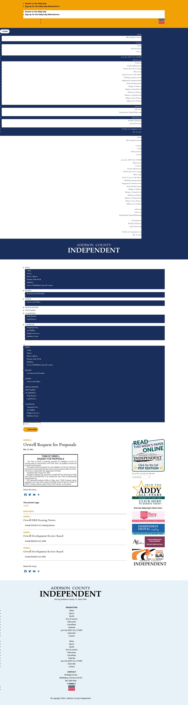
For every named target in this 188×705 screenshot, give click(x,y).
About (139, 34)
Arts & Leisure (71, 619)
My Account (137, 132)
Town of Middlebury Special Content (40, 285)
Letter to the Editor (33, 302)
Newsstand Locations (133, 37)
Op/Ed (71, 616)
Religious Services (33, 333)
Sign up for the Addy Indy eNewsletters (42, 6)
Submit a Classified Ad (133, 89)
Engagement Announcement (131, 80)
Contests (138, 63)
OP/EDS (28, 299)
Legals (26, 505)
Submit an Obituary (134, 92)
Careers (138, 51)
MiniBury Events (32, 336)
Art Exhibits (31, 330)
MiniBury (30, 282)
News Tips (137, 72)
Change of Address (134, 86)
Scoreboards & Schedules (36, 294)
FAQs (139, 46)
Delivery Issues (136, 49)
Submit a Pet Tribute (134, 101)
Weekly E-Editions (134, 121)
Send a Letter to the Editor (131, 74)
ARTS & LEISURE (31, 307)
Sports (71, 613)
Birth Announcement (134, 83)
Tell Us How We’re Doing (132, 69)
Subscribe (72, 633)
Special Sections (135, 123)
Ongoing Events (32, 327)
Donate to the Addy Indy (35, 3)
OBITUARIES (30, 310)
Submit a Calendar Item (133, 95)
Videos (29, 273)
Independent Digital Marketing (130, 112)
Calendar (71, 627)
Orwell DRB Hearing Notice (39, 520)
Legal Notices (31, 319)
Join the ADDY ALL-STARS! (131, 57)
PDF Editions (136, 118)
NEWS (27, 268)
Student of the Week (34, 279)
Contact (138, 43)
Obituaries (71, 622)
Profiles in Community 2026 (131, 129)
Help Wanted (31, 316)
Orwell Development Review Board (43, 536)
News (71, 610)
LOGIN (5, 31)
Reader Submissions (134, 66)
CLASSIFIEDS (30, 313)
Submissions (137, 60)
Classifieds (71, 624)
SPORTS (28, 291)
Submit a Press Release (133, 98)
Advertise (137, 106)
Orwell (27, 440)
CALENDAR (29, 324)
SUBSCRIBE (31, 429)
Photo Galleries (32, 276)
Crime (29, 271)
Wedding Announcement (132, 77)
